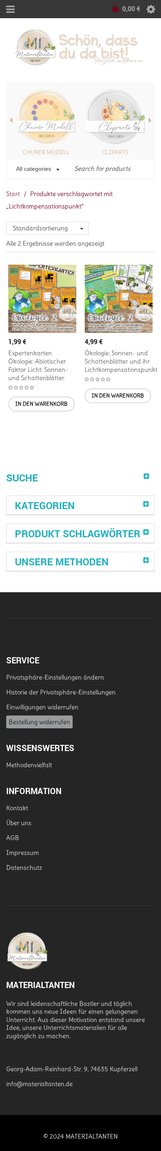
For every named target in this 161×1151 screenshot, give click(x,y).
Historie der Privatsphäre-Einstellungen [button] (61, 692)
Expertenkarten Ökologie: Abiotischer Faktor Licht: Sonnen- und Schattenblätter (38, 365)
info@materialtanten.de (39, 1084)
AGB (12, 838)
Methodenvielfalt (29, 765)
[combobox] (37, 170)
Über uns (18, 823)
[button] (41, 404)
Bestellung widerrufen (39, 722)
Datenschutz (24, 867)
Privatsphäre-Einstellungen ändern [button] (55, 677)
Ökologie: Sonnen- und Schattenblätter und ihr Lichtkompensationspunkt (121, 361)
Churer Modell (46, 152)
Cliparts (115, 152)
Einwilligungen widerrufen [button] (42, 707)
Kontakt (17, 808)
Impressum (22, 853)
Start (13, 194)
